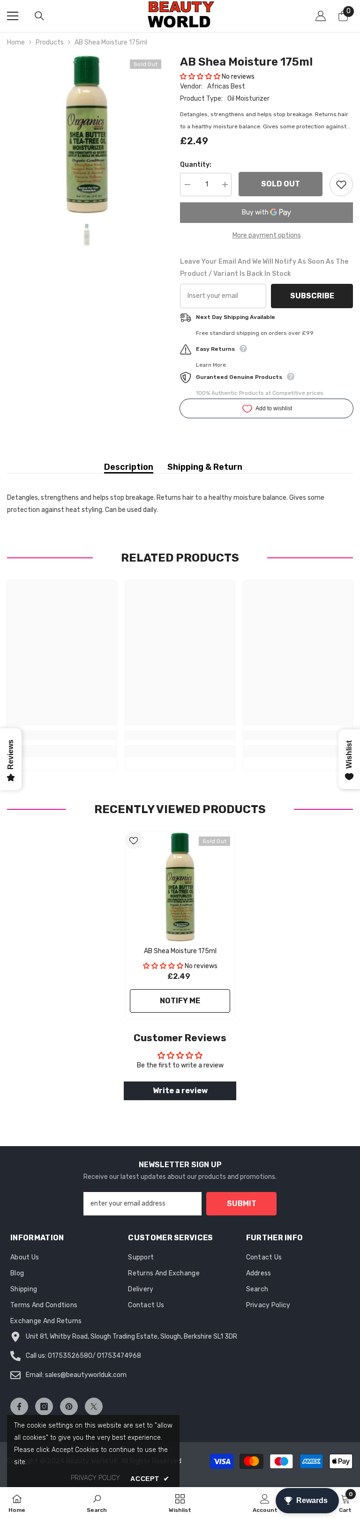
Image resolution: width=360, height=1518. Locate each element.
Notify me (180, 1000)
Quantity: (195, 165)
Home (16, 42)
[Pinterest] (69, 1406)
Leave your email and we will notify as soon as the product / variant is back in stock (264, 268)
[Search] (39, 16)
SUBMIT (241, 1203)
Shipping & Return (204, 467)
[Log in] (320, 16)
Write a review (180, 1090)
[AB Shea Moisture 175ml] (180, 886)
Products (50, 42)
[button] (200, 77)
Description (128, 467)
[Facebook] (19, 1406)
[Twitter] (94, 1406)
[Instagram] (44, 1406)
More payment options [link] (266, 235)
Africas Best (226, 86)
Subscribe (312, 295)
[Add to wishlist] (341, 184)
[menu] (12, 16)
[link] (62, 735)
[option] (86, 134)
